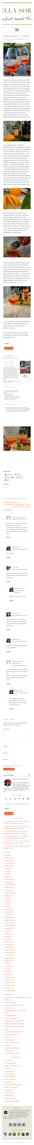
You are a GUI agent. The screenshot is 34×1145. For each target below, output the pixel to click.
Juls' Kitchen (9, 1090)
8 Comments (9, 41)
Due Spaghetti (9, 1074)
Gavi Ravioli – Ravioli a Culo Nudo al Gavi (17, 846)
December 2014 (10, 982)
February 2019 (9, 860)
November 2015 (10, 953)
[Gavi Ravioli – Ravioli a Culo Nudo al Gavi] (27, 1134)
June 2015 (8, 966)
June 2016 (8, 934)
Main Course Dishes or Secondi (14, 1026)
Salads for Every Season (12, 1043)
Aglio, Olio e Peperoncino (12, 1066)
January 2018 (9, 882)
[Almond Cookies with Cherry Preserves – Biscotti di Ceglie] (9, 1134)
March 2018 (8, 877)
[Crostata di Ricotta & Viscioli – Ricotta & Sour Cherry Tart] (5, 1134)
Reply (8, 537)
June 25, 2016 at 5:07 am (19, 641)
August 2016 (9, 928)
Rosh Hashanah (10, 1040)
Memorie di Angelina (11, 1087)
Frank (13, 567)
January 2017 (9, 915)
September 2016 (10, 925)
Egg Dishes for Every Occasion (14, 1021)
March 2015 (8, 974)
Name (5, 746)
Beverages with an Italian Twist (14, 1005)
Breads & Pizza (10, 1008)
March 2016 (8, 942)
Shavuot (7, 1045)
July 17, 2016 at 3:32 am (19, 665)
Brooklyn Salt (9, 1082)
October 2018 (9, 866)
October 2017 (9, 890)
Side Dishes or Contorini (12, 1048)
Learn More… (16, 1118)
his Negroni (20, 282)
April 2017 (8, 906)
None (6, 1029)
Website (5, 759)
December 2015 (10, 950)
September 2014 (10, 991)
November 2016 (10, 920)
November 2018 (10, 863)
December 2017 (10, 885)
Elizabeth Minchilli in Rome (13, 1085)
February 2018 (9, 879)
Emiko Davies (9, 1095)
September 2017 (10, 893)
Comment (6, 729)
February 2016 (9, 944)
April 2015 (8, 971)
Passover (8, 1037)
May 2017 (8, 904)
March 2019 (8, 858)
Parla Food (8, 1060)
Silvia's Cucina (9, 1093)
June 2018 (8, 871)
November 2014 (10, 985)
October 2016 (9, 923)
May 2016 (8, 936)
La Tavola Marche (10, 1063)
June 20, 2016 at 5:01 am (19, 549)
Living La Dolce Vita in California (15, 1023)
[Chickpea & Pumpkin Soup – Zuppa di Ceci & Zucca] (18, 1134)
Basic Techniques (10, 1002)
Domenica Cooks (10, 1098)
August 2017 (9, 896)
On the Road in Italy (11, 1034)
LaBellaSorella (17, 13)
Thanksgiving (9, 1051)
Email (5, 753)
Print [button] (25, 377)
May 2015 (8, 969)
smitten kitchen (10, 1071)
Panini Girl (8, 1068)
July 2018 (8, 868)
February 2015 (9, 977)
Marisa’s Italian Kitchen (12, 1101)
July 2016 (8, 931)
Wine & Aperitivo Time (19, 498)
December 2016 (10, 917)
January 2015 (9, 980)
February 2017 (9, 912)
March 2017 (8, 909)
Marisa (14, 613)
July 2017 (8, 898)
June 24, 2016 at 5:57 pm (19, 615)
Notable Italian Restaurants (13, 1032)
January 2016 (9, 947)
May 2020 (8, 855)
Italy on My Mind (10, 1076)
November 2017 (10, 887)
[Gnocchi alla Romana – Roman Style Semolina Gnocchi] (14, 1134)
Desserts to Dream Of (12, 1018)
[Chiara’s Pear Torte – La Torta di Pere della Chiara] (23, 1134)
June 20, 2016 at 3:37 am (19, 519)
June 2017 (8, 901)
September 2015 (10, 958)
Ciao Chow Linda (17, 517)
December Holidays (11, 1015)
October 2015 (9, 955)
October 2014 (9, 988)
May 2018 (8, 874)
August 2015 (9, 961)
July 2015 (8, 963)
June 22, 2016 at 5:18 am (19, 569)
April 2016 (8, 939)
